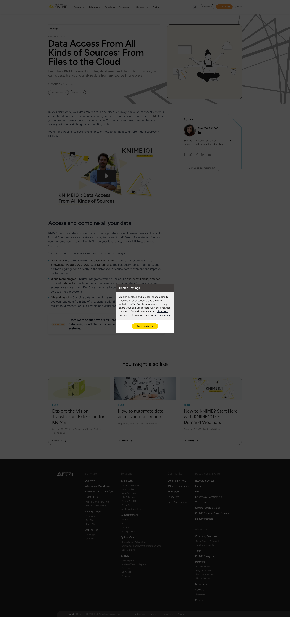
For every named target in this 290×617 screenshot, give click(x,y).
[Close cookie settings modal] (170, 288)
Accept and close (145, 326)
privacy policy (162, 315)
